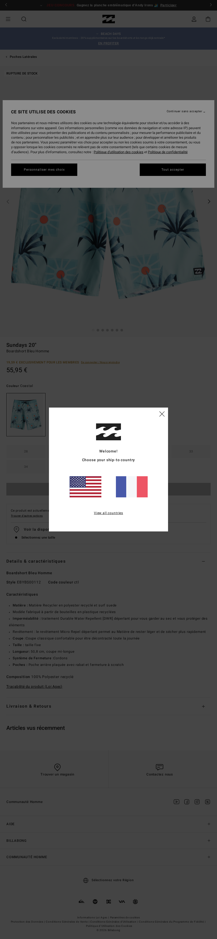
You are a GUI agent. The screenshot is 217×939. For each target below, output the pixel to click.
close (162, 413)
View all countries (108, 513)
